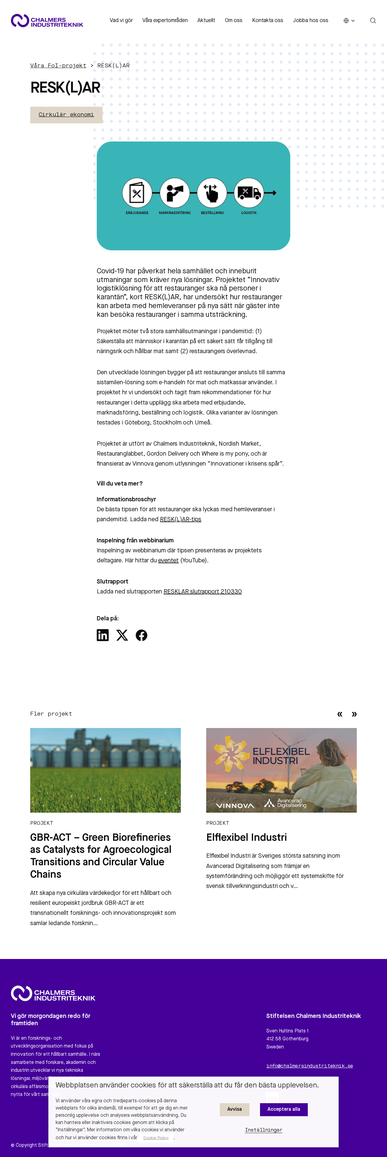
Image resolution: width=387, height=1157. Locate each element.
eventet (168, 561)
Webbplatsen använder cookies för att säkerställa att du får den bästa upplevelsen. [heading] (187, 1085)
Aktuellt (206, 20)
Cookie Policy (156, 1138)
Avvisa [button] (234, 1109)
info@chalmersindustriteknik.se (309, 1066)
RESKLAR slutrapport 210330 (203, 592)
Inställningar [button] (264, 1130)
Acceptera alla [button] (284, 1109)
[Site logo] (47, 20)
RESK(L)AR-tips (180, 520)
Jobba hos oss (310, 20)
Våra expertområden (165, 20)
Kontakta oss (267, 20)
